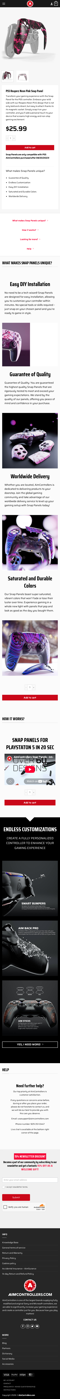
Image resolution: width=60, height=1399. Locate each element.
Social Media (8, 1358)
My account (9, 1380)
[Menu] (3, 3)
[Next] (53, 39)
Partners (6, 1348)
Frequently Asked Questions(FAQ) (19, 1386)
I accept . (16, 1187)
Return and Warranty (12, 1253)
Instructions (9, 1390)
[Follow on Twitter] (32, 1326)
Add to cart (30, 147)
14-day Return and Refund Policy (18, 1273)
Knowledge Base (10, 1242)
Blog (4, 1343)
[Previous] (6, 39)
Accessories (8, 1364)
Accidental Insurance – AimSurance (19, 1268)
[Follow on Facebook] (23, 1326)
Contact (7, 1383)
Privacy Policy (9, 1258)
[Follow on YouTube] (37, 1326)
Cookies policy (9, 1263)
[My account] (51, 4)
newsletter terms (20, 1186)
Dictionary (7, 1353)
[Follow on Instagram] (27, 1326)
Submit (16, 1197)
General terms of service (13, 1247)
